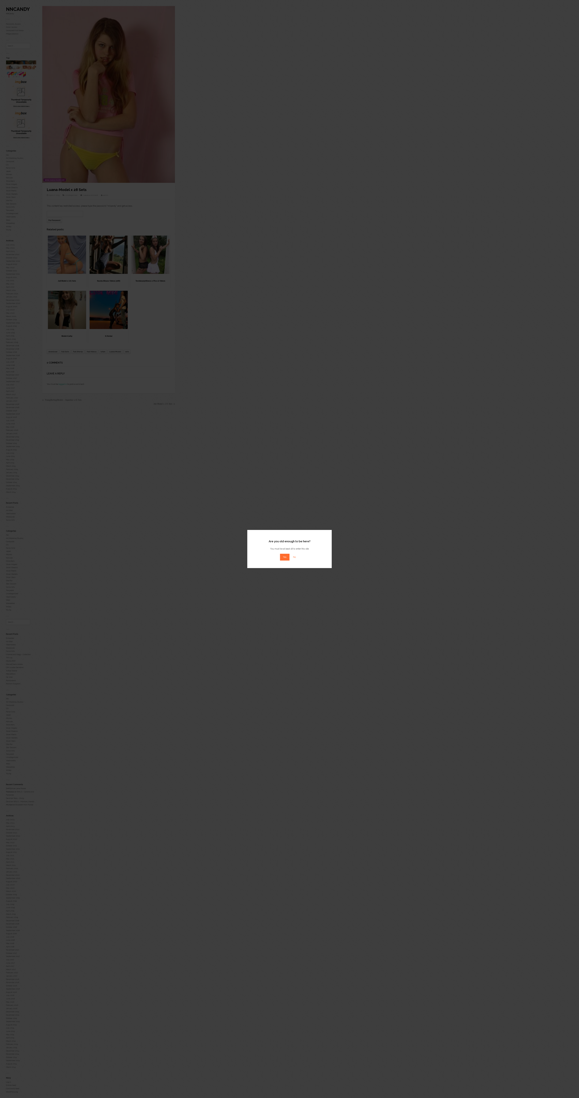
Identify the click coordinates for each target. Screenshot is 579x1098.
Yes (284, 557)
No (294, 557)
